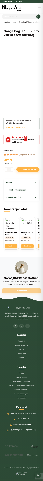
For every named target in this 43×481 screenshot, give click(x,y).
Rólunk (21, 373)
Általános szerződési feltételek (21, 386)
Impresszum (21, 398)
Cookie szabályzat (21, 394)
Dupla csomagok (21, 345)
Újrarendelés (8, 1)
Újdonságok (21, 354)
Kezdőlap (7, 22)
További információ (14, 127)
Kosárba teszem (29, 169)
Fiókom (20, 1)
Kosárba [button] (11, 246)
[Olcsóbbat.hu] (14, 455)
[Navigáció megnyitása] (39, 8)
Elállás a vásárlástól (21, 390)
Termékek (21, 341)
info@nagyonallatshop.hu (23, 424)
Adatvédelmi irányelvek (21, 381)
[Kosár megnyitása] (38, 475)
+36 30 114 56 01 (23, 419)
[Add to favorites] (5, 219)
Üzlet (14, 22)
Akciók (21, 349)
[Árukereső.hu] (11, 447)
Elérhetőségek (21, 377)
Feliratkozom (21, 291)
